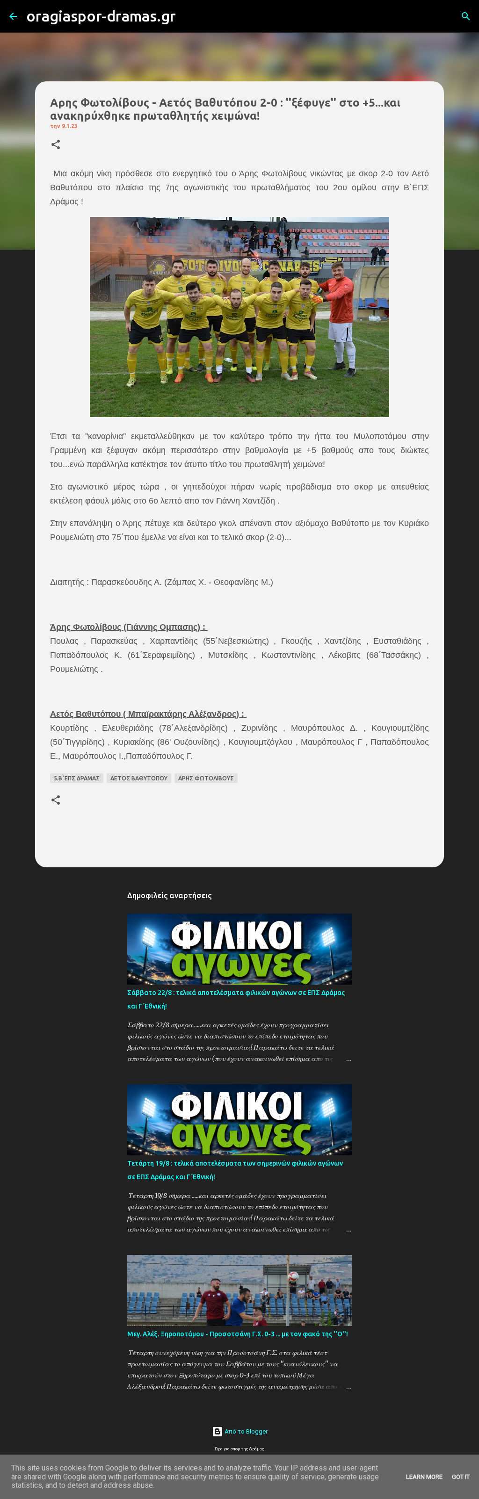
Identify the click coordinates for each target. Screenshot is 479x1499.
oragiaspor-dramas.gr (101, 15)
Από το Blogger (245, 1431)
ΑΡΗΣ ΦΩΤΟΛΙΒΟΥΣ (206, 778)
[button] (55, 145)
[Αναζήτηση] (189, 16)
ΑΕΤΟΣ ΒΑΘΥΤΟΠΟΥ (138, 778)
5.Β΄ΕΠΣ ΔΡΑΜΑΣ (77, 778)
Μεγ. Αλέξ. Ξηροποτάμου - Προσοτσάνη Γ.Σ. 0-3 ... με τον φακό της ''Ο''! (237, 1334)
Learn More (424, 1476)
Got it (461, 1476)
